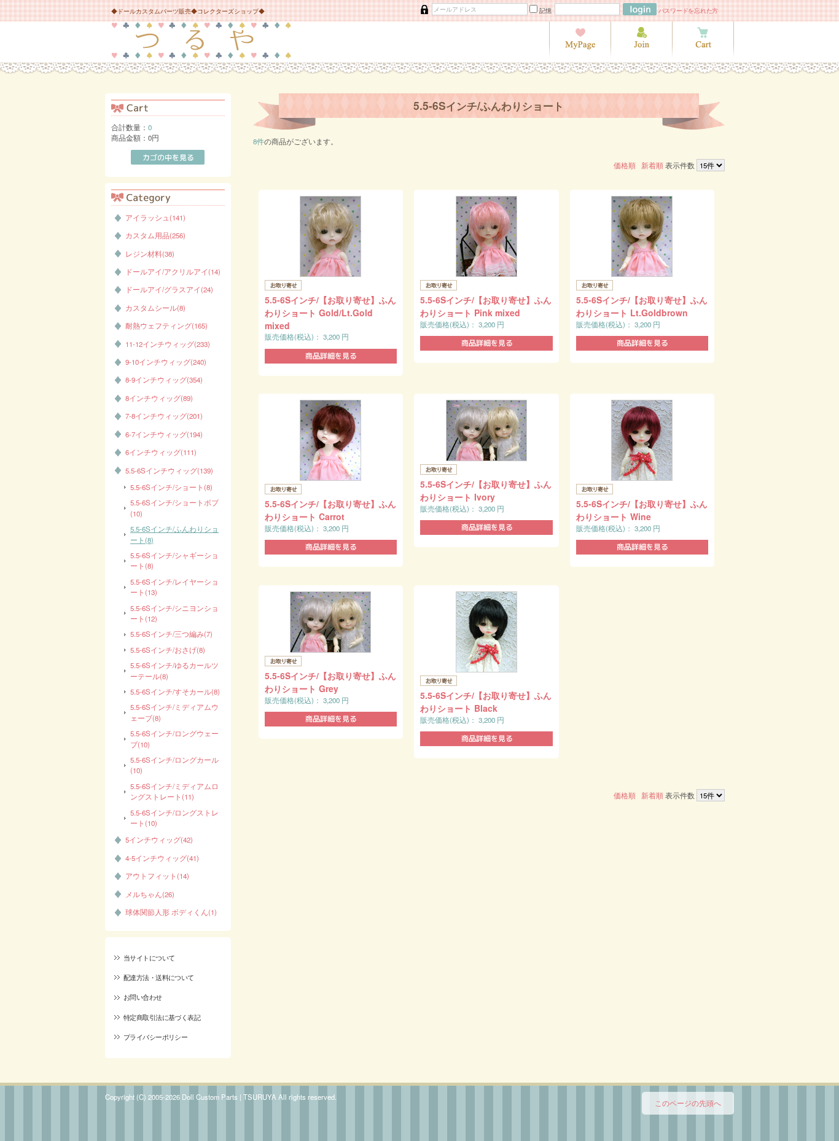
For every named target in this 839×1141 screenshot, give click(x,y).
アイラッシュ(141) (155, 217)
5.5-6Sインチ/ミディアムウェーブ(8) (174, 712)
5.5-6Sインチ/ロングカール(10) (174, 765)
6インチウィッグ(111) (161, 452)
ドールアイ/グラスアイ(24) (169, 289)
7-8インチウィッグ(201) (164, 416)
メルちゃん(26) (149, 894)
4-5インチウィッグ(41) (162, 858)
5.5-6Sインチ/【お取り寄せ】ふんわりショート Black (486, 701)
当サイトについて (148, 957)
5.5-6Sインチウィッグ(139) (169, 470)
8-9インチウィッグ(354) (164, 379)
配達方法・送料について (158, 977)
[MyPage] (580, 55)
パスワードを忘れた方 (688, 10)
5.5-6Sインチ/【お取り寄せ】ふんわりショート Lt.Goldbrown (642, 306)
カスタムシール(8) (155, 308)
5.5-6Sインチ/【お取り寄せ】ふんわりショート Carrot (330, 510)
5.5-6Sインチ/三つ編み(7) (171, 634)
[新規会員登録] (641, 55)
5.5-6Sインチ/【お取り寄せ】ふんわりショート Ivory (486, 490)
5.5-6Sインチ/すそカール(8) (175, 691)
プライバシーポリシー (155, 1037)
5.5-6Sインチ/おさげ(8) (167, 650)
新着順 (652, 165)
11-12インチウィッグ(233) (167, 344)
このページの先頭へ (688, 1103)
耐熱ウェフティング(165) (166, 325)
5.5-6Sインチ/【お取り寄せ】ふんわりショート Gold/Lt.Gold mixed (330, 313)
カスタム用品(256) (155, 235)
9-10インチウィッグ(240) (165, 362)
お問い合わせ (142, 997)
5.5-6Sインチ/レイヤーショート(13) (174, 587)
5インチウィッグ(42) (159, 839)
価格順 (625, 165)
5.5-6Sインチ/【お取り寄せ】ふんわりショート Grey (330, 682)
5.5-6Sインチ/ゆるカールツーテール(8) (174, 670)
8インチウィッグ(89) (159, 398)
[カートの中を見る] (703, 55)
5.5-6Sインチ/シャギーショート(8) (174, 560)
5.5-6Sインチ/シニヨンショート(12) (174, 613)
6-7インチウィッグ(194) (164, 434)
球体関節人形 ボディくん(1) (171, 912)
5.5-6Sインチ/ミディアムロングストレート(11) (174, 791)
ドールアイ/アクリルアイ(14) (172, 271)
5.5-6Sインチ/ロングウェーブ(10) (174, 738)
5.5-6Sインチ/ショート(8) (171, 487)
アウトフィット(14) (157, 876)
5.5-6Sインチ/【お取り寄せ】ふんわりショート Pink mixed (486, 306)
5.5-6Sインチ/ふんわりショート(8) (174, 534)
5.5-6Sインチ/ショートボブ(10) (174, 507)
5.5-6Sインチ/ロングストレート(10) (174, 818)
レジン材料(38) (149, 254)
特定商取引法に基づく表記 (161, 1017)
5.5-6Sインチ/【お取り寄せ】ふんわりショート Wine (642, 510)
